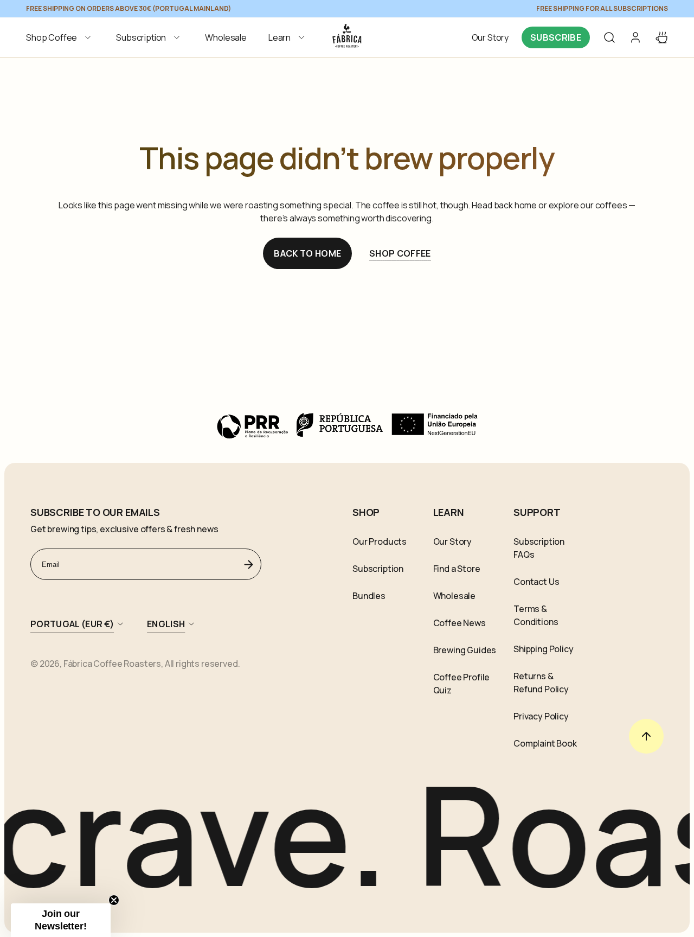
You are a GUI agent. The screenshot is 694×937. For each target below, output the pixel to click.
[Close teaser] (113, 900)
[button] (60, 37)
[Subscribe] (249, 564)
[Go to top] (646, 736)
